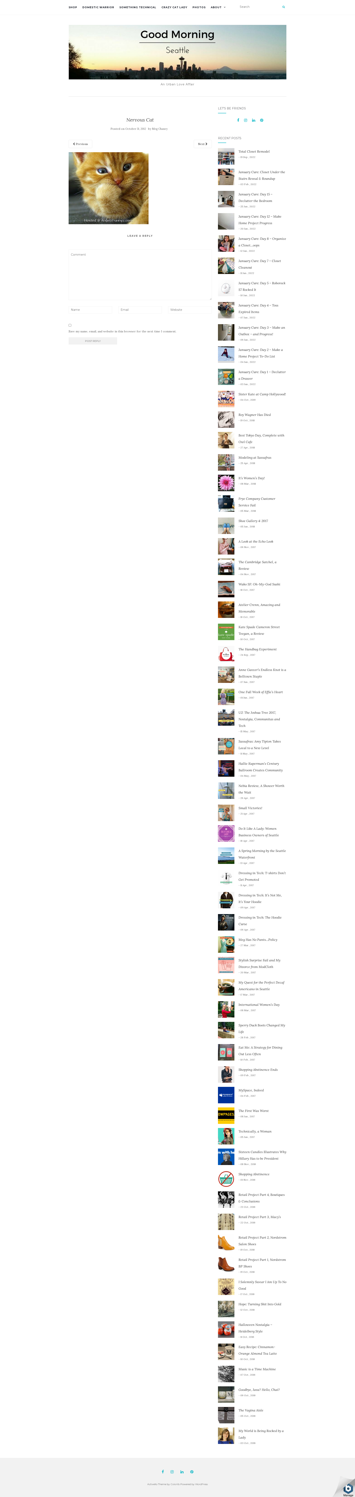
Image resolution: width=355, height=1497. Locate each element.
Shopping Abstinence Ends (258, 1070)
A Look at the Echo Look (256, 541)
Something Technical (137, 7)
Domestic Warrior (98, 7)
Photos (199, 7)
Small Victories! (250, 808)
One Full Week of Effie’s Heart (261, 692)
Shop (73, 7)
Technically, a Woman (255, 1131)
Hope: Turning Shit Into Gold (260, 1304)
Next (201, 144)
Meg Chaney (160, 129)
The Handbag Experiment (258, 649)
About (216, 7)
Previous (81, 144)
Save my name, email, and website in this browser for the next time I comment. (122, 331)
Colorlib (175, 1484)
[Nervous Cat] (109, 188)
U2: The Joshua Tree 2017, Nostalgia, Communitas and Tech (259, 719)
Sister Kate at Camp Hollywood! (262, 394)
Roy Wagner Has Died (255, 415)
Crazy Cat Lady (174, 7)
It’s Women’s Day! (252, 478)
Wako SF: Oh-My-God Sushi (259, 584)
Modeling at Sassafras (255, 457)
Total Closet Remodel (254, 151)
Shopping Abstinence (254, 1174)
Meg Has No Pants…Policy (258, 940)
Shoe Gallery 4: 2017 (253, 521)
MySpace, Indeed (251, 1090)
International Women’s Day (259, 1005)
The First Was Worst (254, 1111)
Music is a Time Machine (257, 1369)
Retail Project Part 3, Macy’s (260, 1217)
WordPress (201, 1484)
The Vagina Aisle (251, 1410)
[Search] (283, 7)
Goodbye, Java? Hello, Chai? (259, 1390)
